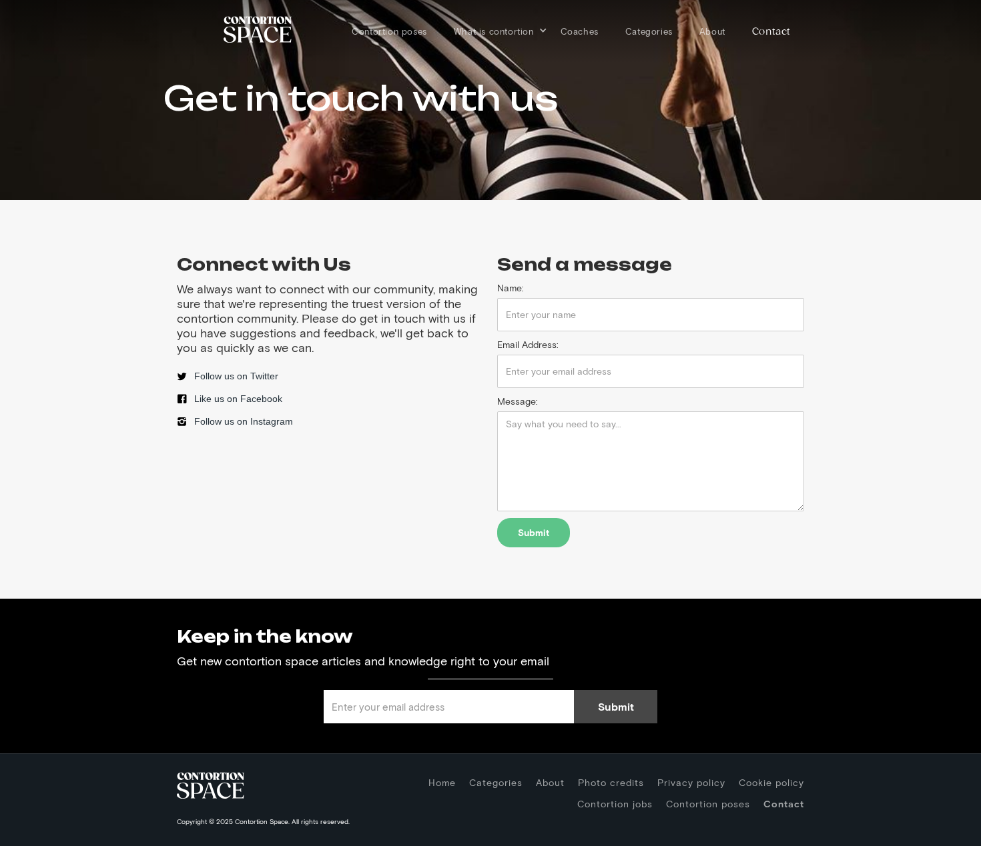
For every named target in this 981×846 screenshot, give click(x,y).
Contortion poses (389, 31)
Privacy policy (691, 782)
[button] (493, 28)
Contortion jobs (615, 803)
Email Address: (528, 344)
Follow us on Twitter (236, 376)
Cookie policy (771, 782)
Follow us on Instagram (243, 421)
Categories (649, 31)
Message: (517, 401)
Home (442, 782)
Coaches (580, 31)
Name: (510, 287)
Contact (771, 31)
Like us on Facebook (238, 398)
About (712, 31)
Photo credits (611, 782)
